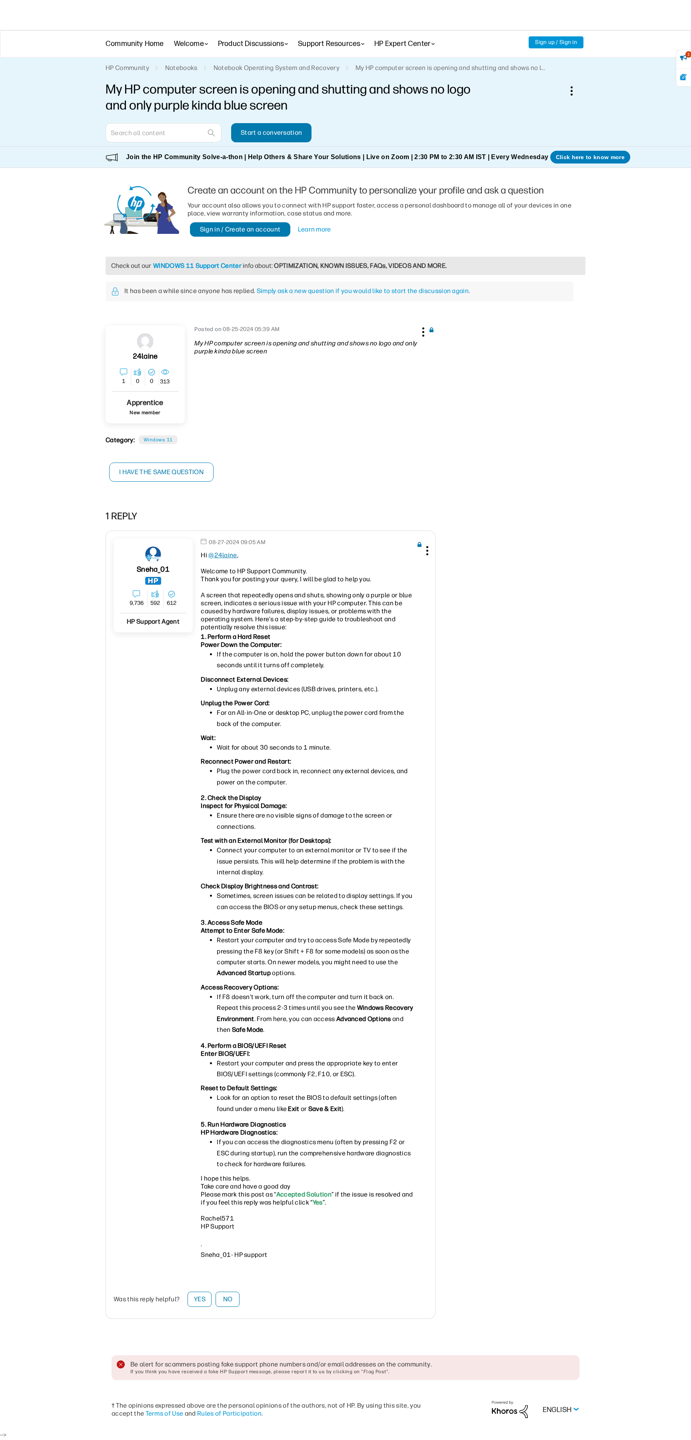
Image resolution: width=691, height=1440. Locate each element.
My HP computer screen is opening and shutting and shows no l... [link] (450, 68)
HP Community (127, 68)
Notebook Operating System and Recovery (277, 68)
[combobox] (164, 132)
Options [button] (576, 91)
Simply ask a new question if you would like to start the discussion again (363, 291)
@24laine (222, 555)
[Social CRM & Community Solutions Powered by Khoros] (510, 1409)
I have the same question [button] (161, 472)
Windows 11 (158, 440)
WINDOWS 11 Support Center (197, 265)
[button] (422, 330)
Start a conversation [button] (271, 132)
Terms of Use (165, 1413)
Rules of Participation (229, 1413)
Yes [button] (200, 1299)
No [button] (228, 1299)
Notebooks (181, 68)
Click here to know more (590, 157)
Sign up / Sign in (556, 42)
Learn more (314, 229)
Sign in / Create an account (240, 229)
